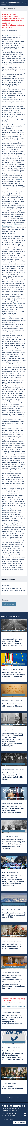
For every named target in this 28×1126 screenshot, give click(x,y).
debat (4, 97)
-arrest (9, 36)
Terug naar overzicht (9, 9)
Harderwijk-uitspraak (8, 509)
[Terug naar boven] (26, 609)
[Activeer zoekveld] (22, 3)
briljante (17, 304)
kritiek (20, 179)
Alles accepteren (19, 1122)
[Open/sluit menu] (25, 3)
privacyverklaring (12, 1110)
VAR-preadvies (9, 526)
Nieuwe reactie (9, 604)
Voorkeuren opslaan (7, 1120)
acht (7, 282)
